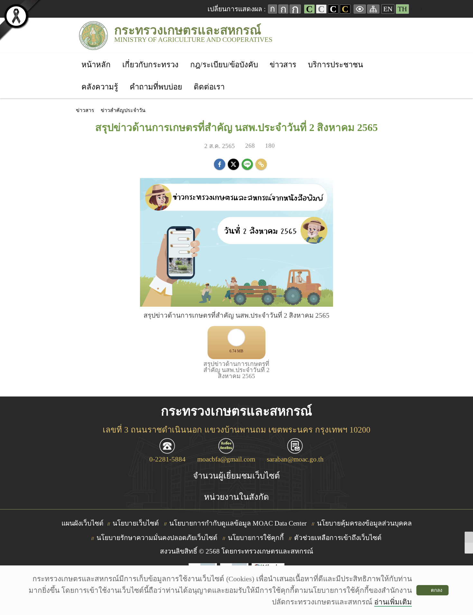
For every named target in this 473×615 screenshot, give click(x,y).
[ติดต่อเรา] (209, 78)
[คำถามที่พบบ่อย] (156, 78)
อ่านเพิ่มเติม (393, 602)
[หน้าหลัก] (96, 56)
